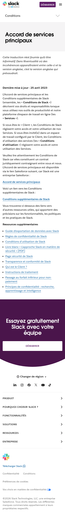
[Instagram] (22, 385)
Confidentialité (11, 473)
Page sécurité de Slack (19, 256)
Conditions (29, 473)
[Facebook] (29, 385)
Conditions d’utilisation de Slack (25, 241)
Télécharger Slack (12, 466)
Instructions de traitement (21, 272)
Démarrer (47, 4)
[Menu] (60, 4)
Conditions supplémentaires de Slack (26, 199)
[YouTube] (43, 385)
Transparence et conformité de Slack (28, 261)
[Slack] (11, 4)
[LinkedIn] (15, 385)
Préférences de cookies (15, 481)
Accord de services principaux (21, 182)
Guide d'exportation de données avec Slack (32, 231)
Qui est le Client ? (16, 267)
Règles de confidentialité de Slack (26, 236)
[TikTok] (50, 385)
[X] (36, 385)
